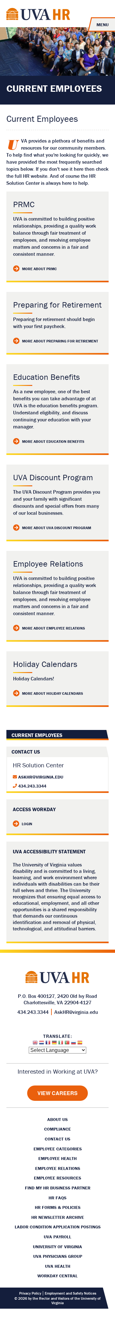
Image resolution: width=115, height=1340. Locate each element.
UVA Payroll (57, 1236)
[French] (47, 1044)
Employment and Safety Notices (70, 1293)
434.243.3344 (32, 786)
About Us (57, 1119)
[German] (54, 1044)
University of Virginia (57, 1246)
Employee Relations (57, 1168)
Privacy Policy (30, 1293)
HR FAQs (57, 1197)
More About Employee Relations (53, 628)
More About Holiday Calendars (52, 693)
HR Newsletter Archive (57, 1217)
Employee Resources (57, 1178)
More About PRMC (39, 268)
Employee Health (57, 1158)
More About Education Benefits (53, 441)
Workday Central (57, 1275)
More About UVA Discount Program (56, 527)
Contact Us (57, 1139)
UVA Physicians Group (57, 1256)
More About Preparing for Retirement (60, 341)
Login (27, 823)
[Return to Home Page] (38, 15)
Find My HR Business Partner (57, 1188)
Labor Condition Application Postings (58, 1227)
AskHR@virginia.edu (40, 777)
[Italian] (60, 1044)
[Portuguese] (67, 1044)
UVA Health (57, 1266)
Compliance (57, 1129)
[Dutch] (41, 1044)
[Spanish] (79, 1044)
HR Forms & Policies (57, 1207)
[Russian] (73, 1044)
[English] (35, 1044)
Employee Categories (58, 1149)
